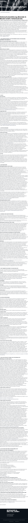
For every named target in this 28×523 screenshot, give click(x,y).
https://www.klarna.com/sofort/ (6, 198)
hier (4, 446)
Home (1, 12)
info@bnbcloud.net (5, 36)
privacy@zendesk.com (9, 142)
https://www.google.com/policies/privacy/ (9, 125)
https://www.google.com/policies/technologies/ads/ (10, 426)
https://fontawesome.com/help (7, 108)
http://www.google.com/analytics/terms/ (6, 397)
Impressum (17, 521)
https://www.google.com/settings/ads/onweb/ (9, 420)
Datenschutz (11, 521)
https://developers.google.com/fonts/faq (8, 124)
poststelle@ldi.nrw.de (5, 476)
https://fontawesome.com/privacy (10, 109)
